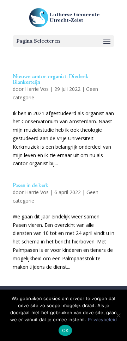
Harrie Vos (37, 89)
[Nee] (118, 315)
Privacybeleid (102, 319)
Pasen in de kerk (30, 185)
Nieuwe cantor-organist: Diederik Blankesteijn (51, 79)
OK (65, 330)
